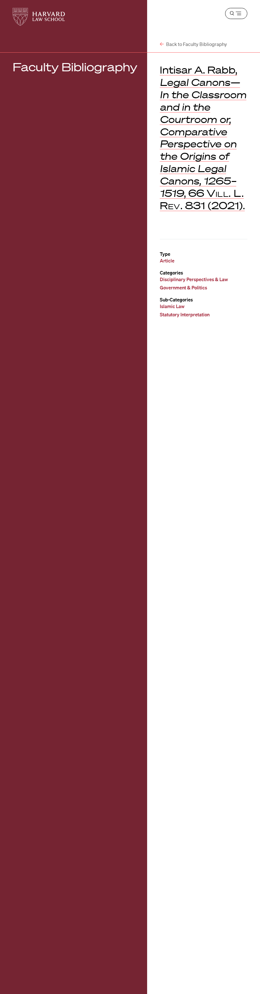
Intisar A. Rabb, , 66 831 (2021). (203, 137)
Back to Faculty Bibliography (196, 44)
